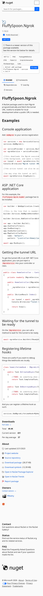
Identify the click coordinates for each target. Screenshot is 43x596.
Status (5, 535)
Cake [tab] (19, 64)
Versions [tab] (8, 90)
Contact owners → (9, 491)
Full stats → (6, 425)
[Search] (37, 9)
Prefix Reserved (12, 35)
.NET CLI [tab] (6, 57)
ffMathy (10, 496)
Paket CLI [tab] (13, 60)
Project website (11, 453)
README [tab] (8, 80)
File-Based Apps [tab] (8, 64)
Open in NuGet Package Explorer (19, 472)
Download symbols (13, 467)
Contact (6, 524)
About (21, 580)
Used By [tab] (25, 85)
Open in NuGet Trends (14, 476)
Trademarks (18, 586)
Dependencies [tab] (11, 85)
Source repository (12, 458)
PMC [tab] (14, 57)
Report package (12, 481)
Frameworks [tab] (23, 80)
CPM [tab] (5, 60)
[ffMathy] (4, 496)
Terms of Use (31, 580)
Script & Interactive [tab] (26, 60)
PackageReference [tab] (25, 57)
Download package (13, 462)
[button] (34, 67)
